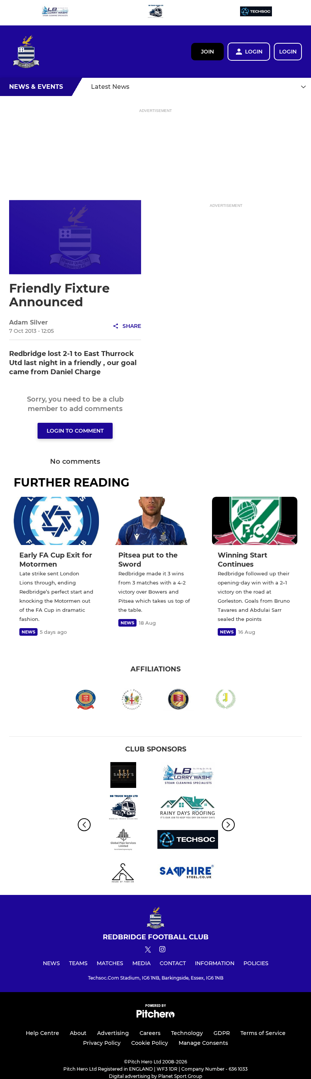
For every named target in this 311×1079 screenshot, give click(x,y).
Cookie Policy (149, 1043)
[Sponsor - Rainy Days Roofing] (187, 808)
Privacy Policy (102, 1043)
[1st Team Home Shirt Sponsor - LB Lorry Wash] (55, 13)
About (78, 1033)
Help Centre (42, 1033)
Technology (187, 1033)
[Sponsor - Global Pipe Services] (123, 841)
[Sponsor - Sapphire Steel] (187, 873)
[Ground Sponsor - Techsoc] (256, 13)
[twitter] (148, 950)
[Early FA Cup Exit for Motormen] (56, 521)
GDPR (222, 1033)
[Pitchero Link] (155, 1015)
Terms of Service (263, 1033)
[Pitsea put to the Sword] (155, 521)
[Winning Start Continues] (254, 521)
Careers (150, 1033)
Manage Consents (203, 1043)
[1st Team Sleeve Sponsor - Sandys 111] (123, 776)
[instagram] (162, 950)
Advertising (113, 1033)
